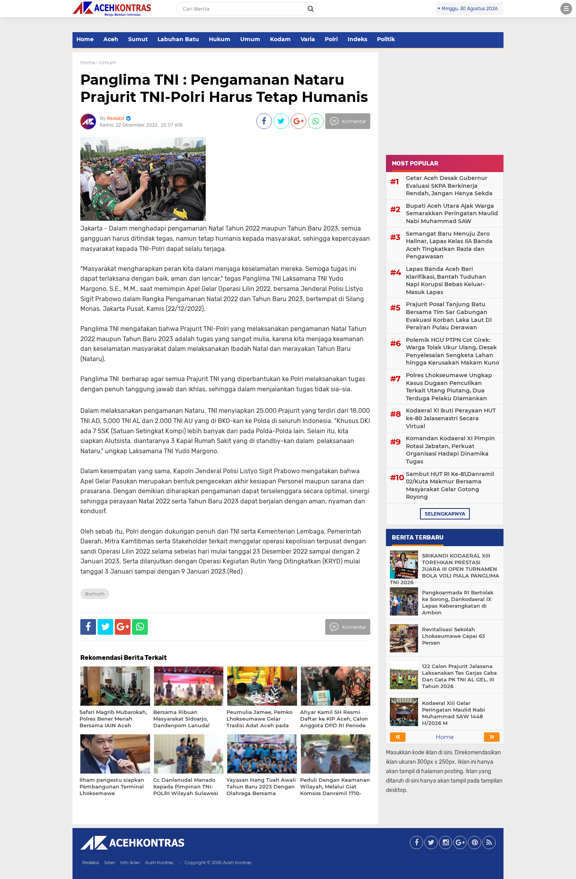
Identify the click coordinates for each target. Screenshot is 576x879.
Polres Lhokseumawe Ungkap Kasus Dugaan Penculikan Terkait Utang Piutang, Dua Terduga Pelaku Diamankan (449, 387)
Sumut (138, 39)
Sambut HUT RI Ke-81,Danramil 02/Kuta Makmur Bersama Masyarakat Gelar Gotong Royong (450, 485)
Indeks (357, 39)
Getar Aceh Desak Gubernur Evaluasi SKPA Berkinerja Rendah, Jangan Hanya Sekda (449, 185)
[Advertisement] (445, 101)
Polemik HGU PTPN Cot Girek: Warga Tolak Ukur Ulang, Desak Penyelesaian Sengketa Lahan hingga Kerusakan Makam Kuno (452, 351)
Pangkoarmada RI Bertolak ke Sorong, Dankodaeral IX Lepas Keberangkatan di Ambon (457, 602)
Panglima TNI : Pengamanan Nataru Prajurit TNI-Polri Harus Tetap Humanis (224, 88)
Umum (250, 39)
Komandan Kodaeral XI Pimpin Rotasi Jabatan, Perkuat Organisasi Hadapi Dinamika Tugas (450, 450)
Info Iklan (130, 862)
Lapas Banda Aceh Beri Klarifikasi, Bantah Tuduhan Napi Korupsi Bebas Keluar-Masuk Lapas (446, 280)
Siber (109, 862)
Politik (386, 39)
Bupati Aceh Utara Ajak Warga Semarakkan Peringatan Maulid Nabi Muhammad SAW (452, 213)
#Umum (95, 594)
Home (85, 39)
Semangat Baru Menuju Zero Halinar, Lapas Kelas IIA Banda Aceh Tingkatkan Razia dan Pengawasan (449, 245)
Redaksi (90, 862)
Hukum (219, 39)
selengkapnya (445, 514)
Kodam (280, 39)
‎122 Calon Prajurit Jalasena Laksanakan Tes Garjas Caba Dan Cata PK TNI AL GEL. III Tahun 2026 (459, 676)
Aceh (110, 39)
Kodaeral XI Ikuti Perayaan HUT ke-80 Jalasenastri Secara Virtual (451, 418)
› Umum (106, 62)
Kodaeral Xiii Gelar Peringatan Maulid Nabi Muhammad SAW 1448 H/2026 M (453, 713)
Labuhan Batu (178, 39)
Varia (308, 39)
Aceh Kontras (159, 862)
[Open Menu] (566, 9)
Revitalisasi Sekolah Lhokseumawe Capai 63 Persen (453, 636)
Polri (331, 39)
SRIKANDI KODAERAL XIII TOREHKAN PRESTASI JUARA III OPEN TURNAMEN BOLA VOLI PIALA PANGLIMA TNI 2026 (444, 568)
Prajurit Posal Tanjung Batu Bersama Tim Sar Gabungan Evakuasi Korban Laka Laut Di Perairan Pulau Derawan (449, 316)
